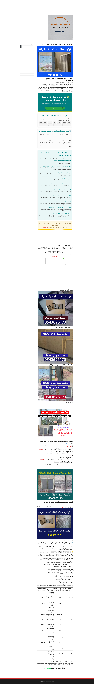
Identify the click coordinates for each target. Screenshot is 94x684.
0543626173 (43, 215)
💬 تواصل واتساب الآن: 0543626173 (54, 108)
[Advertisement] (64, 7)
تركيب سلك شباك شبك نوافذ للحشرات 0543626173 (56, 441)
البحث (32, 44)
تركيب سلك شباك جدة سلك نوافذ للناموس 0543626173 (58, 79)
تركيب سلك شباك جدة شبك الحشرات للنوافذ (58, 502)
